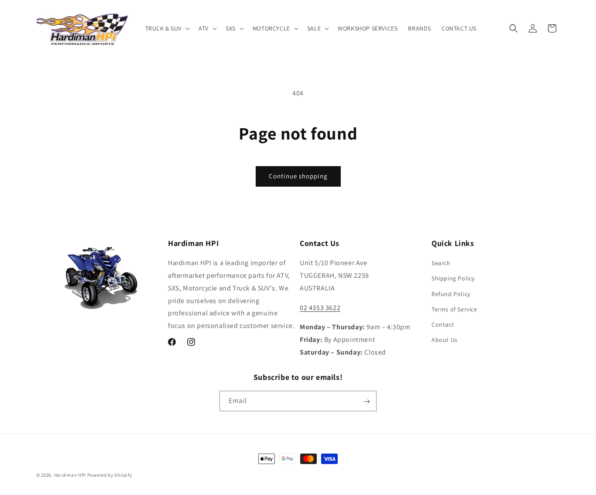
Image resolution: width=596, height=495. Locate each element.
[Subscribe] (366, 401)
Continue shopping (298, 176)
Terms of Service (454, 309)
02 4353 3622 (320, 307)
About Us (445, 340)
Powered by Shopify (109, 475)
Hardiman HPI (70, 475)
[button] (167, 28)
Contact (443, 324)
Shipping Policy (453, 279)
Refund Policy (451, 294)
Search (441, 263)
